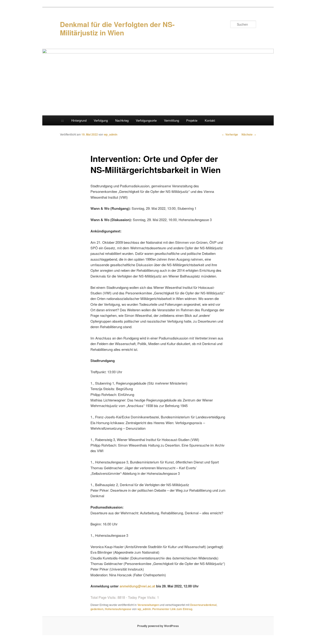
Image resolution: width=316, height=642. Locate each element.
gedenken (96, 609)
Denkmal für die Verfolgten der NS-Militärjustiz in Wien (117, 28)
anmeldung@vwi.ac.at (137, 586)
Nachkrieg (122, 120)
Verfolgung (101, 120)
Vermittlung (171, 120)
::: (62, 120)
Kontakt (210, 120)
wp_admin (110, 134)
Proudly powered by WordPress (158, 626)
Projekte (191, 120)
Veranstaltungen (148, 605)
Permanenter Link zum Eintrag (172, 609)
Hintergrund (79, 120)
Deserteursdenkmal (203, 605)
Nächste (249, 134)
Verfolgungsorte (146, 120)
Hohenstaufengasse (118, 609)
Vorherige (230, 134)
